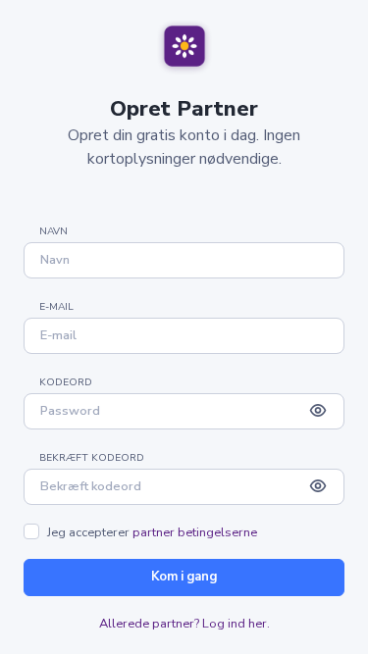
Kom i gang (184, 576)
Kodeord (65, 382)
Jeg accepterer (152, 533)
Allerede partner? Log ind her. (184, 623)
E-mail (56, 307)
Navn (53, 231)
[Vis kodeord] (317, 411)
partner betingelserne (194, 532)
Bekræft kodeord (91, 458)
